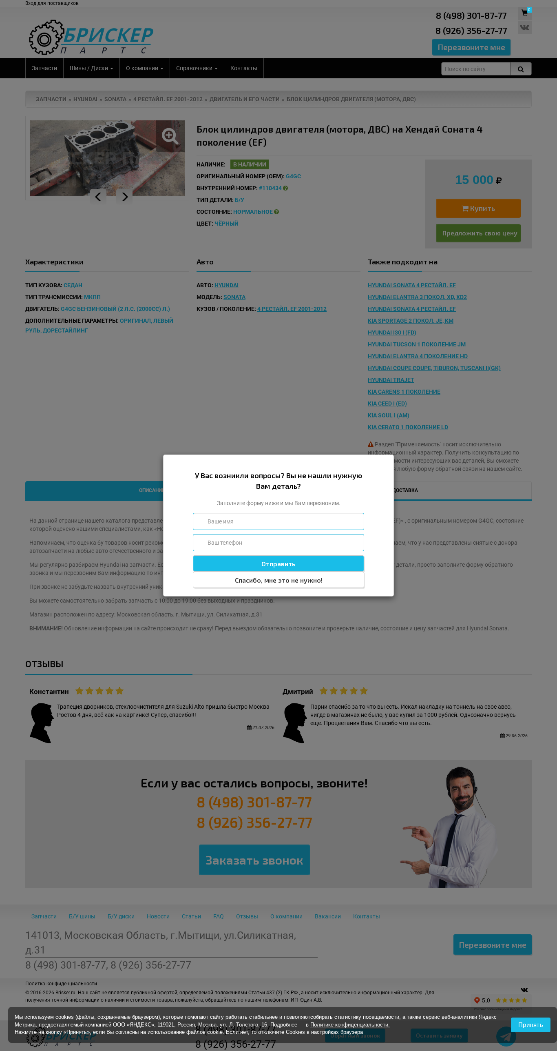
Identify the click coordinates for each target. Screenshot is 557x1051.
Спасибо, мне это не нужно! (279, 580)
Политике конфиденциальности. (350, 1025)
